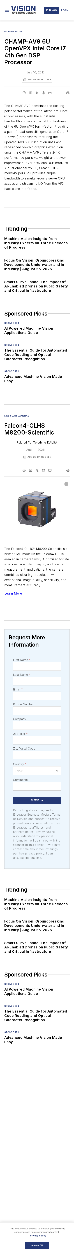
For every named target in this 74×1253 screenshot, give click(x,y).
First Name (22, 660)
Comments (20, 780)
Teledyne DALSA (45, 442)
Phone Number (23, 704)
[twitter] (37, 93)
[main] (37, 1237)
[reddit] (43, 93)
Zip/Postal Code (24, 748)
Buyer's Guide (13, 31)
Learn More (13, 593)
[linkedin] (30, 93)
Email (18, 689)
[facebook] (24, 93)
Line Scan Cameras (16, 415)
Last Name (22, 674)
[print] (68, 93)
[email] (50, 93)
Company (19, 719)
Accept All (37, 1245)
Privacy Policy (38, 1235)
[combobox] (37, 770)
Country (20, 764)
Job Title (20, 733)
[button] (7, 10)
